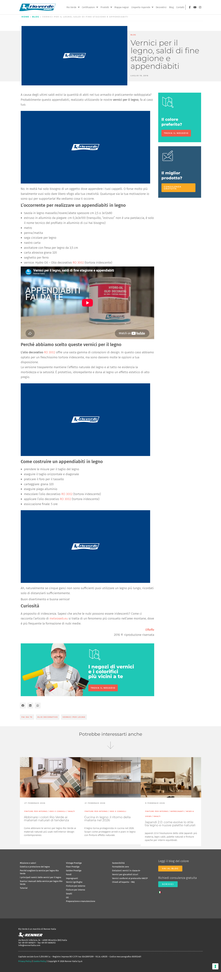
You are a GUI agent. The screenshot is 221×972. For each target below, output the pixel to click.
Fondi (69, 874)
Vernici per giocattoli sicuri (125, 874)
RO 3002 (78, 262)
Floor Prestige (72, 866)
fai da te (27, 717)
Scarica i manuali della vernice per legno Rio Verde (41, 882)
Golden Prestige (73, 870)
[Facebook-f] (189, 7)
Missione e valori (28, 863)
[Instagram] (200, 7)
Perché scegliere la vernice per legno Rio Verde (39, 872)
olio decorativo (47, 717)
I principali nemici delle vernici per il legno (40, 877)
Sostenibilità (118, 863)
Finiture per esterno (75, 886)
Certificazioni (88, 7)
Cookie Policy (39, 961)
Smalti (69, 893)
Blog (171, 7)
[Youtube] (195, 7)
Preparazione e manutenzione (80, 901)
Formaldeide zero (120, 866)
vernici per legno (74, 717)
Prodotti (104, 7)
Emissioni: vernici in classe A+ (126, 870)
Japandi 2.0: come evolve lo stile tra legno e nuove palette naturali (170, 824)
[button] (23, 705)
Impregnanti (72, 878)
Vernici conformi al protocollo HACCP (130, 878)
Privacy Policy (24, 961)
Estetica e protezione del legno (35, 866)
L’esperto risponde (140, 7)
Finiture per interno (75, 890)
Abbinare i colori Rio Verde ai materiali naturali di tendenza (46, 819)
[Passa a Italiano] (160, 891)
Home (25, 16)
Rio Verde (71, 7)
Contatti (180, 7)
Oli (67, 897)
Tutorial (24, 888)
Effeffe (149, 630)
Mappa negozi (121, 7)
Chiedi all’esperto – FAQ (123, 882)
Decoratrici (161, 7)
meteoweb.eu (59, 618)
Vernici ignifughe (74, 882)
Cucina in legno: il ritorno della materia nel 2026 (107, 819)
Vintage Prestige (74, 863)
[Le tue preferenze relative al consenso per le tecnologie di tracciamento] (215, 966)
